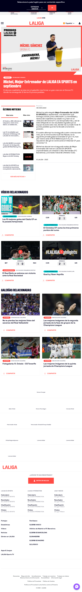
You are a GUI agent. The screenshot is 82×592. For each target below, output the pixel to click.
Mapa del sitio (25, 576)
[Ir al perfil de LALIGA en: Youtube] (66, 564)
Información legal (56, 577)
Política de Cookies (49, 581)
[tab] (9, 115)
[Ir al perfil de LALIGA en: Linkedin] (41, 564)
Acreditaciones (36, 576)
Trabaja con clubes (63, 576)
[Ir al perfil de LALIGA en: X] (33, 564)
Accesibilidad (45, 577)
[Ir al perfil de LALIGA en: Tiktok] (49, 564)
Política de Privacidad (34, 581)
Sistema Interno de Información (29, 577)
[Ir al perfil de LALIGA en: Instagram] (24, 564)
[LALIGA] (36, 23)
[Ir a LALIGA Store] (41, 17)
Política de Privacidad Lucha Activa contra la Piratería (41, 584)
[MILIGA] (79, 23)
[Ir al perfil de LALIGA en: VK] (58, 564)
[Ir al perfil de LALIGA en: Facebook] (16, 564)
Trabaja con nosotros (49, 576)
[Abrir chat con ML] (76, 586)
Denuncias (16, 576)
